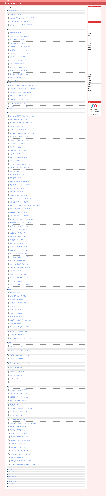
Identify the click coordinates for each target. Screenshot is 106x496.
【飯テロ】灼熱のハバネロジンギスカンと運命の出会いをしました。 (18, 372)
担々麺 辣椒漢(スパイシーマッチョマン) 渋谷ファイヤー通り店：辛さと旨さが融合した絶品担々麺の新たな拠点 (23, 423)
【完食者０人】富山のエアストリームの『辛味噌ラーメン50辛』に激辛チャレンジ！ (20, 240)
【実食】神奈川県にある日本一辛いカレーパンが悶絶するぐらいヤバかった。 (19, 70)
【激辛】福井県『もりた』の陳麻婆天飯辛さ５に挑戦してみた (17, 316)
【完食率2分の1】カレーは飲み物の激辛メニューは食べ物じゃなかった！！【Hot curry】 (20, 73)
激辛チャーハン (10, 354)
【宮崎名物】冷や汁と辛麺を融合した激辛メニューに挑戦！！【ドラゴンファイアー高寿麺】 (21, 122)
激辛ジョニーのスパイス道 (12, 10)
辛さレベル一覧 (10, 483)
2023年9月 (89, 31)
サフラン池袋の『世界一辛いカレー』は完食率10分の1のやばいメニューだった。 (19, 67)
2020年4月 (89, 88)
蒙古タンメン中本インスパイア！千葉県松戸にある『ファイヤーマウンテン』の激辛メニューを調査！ (22, 133)
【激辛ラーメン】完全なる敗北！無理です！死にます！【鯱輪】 (17, 147)
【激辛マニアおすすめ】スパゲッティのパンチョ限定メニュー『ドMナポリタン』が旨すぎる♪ (22, 460)
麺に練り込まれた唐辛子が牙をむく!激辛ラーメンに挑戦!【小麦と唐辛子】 (19, 123)
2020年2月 (89, 92)
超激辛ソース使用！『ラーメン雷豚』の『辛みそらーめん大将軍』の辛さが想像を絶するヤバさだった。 (22, 219)
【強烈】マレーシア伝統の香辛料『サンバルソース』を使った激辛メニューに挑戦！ (20, 363)
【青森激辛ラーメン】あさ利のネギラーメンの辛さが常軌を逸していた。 (18, 212)
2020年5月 (89, 86)
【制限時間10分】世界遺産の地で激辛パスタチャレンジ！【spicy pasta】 (19, 461)
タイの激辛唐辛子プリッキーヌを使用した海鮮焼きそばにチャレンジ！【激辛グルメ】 (20, 99)
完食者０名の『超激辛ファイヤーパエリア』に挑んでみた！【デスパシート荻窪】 (19, 350)
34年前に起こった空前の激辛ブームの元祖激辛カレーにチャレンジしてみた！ (19, 74)
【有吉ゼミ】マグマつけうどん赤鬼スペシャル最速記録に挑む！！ (19, 437)
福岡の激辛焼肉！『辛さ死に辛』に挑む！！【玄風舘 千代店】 (17, 18)
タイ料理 (9, 82)
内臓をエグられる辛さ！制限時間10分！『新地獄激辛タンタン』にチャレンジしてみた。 (20, 184)
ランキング (10, 108)
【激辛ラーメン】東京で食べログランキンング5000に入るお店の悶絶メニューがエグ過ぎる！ (21, 338)
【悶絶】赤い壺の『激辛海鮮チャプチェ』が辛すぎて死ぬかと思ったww (18, 411)
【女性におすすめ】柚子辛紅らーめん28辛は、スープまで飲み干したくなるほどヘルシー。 (21, 250)
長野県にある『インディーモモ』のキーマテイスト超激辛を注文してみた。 (19, 50)
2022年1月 (89, 47)
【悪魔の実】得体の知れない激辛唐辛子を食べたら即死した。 (17, 171)
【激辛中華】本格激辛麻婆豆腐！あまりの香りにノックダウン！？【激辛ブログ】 (19, 326)
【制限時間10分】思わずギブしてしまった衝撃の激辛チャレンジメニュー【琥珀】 (19, 355)
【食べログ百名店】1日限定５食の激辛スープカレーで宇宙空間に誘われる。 (19, 43)
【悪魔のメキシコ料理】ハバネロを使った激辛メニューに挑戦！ (17, 103)
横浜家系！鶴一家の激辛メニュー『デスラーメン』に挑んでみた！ (18, 143)
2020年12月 (90, 72)
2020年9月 (89, 78)
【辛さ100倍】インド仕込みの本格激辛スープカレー (16, 80)
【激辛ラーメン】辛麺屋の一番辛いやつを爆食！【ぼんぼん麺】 (17, 430)
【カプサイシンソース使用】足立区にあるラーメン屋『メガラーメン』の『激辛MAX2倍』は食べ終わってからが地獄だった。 (25, 205)
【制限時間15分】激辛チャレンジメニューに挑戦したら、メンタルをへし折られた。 (20, 167)
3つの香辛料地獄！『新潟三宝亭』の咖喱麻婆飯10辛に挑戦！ (17, 63)
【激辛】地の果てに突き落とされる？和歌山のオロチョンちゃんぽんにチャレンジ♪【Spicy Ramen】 (23, 454)
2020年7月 (89, 82)
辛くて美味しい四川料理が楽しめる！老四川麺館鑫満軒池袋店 (17, 295)
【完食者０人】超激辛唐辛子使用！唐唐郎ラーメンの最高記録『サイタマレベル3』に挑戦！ (21, 215)
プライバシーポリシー (11, 471)
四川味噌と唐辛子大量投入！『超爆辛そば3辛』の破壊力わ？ (18, 443)
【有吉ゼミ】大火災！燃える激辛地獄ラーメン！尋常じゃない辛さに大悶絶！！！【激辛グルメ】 (21, 277)
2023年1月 (89, 43)
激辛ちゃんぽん (11, 453)
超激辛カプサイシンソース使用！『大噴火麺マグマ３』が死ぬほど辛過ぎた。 (19, 229)
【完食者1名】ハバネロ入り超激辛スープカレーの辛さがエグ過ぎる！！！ (19, 56)
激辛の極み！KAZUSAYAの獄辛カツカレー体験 (15, 32)
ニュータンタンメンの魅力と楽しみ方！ (14, 422)
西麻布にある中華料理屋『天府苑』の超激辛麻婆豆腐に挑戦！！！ (18, 299)
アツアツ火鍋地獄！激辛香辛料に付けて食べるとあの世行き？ (17, 390)
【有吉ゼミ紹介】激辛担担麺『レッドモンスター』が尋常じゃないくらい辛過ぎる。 (20, 226)
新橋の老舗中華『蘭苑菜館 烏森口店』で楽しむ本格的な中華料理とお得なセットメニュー (21, 296)
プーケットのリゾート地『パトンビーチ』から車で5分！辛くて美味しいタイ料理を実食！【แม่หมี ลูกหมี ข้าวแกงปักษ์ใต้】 (24, 85)
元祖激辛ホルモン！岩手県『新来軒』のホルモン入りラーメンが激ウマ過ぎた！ (19, 209)
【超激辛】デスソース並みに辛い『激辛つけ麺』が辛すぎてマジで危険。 (18, 157)
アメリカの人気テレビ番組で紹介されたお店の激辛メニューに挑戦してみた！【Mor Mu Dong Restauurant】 (23, 89)
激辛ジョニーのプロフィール (12, 476)
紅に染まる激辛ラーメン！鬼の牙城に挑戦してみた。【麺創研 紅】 (18, 274)
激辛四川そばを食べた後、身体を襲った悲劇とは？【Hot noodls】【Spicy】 (20, 450)
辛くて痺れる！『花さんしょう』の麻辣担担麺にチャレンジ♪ (17, 313)
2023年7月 (89, 33)
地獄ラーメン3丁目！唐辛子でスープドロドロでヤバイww (16, 178)
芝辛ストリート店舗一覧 (12, 481)
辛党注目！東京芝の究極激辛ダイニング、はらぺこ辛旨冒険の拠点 (18, 14)
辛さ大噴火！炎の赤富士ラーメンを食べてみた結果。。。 (17, 185)
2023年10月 (90, 29)
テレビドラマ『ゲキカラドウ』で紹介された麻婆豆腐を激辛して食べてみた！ (19, 302)
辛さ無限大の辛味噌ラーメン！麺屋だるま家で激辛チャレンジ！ (17, 153)
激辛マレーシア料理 (11, 362)
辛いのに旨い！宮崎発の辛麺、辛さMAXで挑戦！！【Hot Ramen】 (18, 270)
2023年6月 (89, 35)
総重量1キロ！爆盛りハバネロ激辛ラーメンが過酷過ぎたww (17, 188)
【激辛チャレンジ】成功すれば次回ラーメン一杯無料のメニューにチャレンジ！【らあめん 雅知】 (21, 139)
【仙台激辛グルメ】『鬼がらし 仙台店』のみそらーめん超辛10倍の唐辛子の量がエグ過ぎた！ (21, 208)
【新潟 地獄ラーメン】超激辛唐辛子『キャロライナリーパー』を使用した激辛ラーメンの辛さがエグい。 (22, 198)
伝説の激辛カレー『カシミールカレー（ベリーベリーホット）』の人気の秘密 (19, 57)
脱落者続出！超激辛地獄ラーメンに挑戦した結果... (16, 146)
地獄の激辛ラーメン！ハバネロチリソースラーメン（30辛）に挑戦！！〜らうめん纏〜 (20, 284)
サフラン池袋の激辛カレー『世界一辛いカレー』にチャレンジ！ (17, 49)
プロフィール (94, 114)
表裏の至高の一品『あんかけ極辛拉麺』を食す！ (15, 177)
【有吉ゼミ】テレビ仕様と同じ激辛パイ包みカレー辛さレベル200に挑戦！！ (19, 77)
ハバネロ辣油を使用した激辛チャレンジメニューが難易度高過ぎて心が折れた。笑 (19, 202)
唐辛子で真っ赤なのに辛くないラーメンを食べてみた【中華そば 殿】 (19, 447)
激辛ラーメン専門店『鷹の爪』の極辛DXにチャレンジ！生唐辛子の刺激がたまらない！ (20, 164)
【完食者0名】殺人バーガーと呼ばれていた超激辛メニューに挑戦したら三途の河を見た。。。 (21, 24)
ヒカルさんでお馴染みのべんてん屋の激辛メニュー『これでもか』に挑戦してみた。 (20, 256)
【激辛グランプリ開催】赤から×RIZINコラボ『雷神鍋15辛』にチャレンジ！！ (19, 400)
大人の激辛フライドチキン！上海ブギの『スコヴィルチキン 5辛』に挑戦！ (19, 378)
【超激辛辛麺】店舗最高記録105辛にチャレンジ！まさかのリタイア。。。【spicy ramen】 (21, 222)
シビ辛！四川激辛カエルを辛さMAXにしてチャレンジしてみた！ (17, 306)
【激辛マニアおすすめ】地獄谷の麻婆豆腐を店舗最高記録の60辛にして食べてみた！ (20, 319)
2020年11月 (90, 74)
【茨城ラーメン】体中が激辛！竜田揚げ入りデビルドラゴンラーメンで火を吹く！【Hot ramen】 (21, 264)
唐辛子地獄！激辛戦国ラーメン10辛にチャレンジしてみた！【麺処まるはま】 (19, 150)
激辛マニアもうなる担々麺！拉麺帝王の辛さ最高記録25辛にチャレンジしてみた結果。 (20, 260)
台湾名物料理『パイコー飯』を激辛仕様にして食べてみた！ (17, 367)
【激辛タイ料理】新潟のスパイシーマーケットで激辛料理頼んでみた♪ (18, 95)
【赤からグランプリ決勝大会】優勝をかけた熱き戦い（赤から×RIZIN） (18, 393)
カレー (9, 29)
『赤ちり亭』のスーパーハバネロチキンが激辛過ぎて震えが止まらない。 (18, 375)
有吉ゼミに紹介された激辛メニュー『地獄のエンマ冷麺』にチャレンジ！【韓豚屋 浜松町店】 (21, 408)
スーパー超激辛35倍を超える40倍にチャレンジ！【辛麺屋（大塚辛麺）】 (18, 426)
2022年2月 (89, 45)
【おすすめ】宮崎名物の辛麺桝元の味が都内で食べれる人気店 (17, 257)
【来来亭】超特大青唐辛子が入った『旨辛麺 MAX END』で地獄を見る (18, 246)
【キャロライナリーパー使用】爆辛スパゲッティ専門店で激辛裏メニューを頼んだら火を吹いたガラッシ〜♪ (24, 464)
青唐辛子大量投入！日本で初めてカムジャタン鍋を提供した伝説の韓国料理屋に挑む (20, 397)
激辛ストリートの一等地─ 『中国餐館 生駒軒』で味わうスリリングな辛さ (18, 115)
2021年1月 (89, 70)
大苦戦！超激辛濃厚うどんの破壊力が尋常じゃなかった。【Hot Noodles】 (20, 436)
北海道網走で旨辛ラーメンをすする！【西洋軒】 (15, 170)
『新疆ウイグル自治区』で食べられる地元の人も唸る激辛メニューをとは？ (19, 331)
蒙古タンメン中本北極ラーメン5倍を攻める (15, 287)
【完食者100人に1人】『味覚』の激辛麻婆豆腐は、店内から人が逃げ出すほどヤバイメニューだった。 (22, 320)
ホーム (9, 486)
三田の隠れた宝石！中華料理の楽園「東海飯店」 (15, 292)
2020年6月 (89, 84)
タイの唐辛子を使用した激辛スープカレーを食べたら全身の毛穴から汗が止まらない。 (20, 46)
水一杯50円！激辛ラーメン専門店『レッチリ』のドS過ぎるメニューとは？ (19, 263)
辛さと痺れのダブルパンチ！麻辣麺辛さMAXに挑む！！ (16, 271)
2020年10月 (90, 76)
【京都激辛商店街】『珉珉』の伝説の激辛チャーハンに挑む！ (17, 358)
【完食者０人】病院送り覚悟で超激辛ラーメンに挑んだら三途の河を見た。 (19, 195)
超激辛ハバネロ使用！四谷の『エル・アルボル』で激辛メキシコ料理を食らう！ (19, 106)
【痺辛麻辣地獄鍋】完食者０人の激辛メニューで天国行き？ (17, 396)
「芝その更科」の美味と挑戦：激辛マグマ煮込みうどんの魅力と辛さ (18, 419)
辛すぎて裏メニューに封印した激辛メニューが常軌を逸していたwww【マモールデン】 (20, 21)
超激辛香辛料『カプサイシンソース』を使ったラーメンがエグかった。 (18, 154)
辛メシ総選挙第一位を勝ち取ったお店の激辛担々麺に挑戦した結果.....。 (18, 129)
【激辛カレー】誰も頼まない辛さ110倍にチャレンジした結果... (17, 39)
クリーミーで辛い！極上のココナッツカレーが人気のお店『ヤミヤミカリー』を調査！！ (20, 36)
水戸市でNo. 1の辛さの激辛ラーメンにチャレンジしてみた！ (17, 174)
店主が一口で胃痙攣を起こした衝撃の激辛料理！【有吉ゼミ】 (17, 429)
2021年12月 (90, 49)
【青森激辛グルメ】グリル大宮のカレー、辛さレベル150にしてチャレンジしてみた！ (20, 53)
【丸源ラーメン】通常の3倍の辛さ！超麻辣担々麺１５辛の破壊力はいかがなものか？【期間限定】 (21, 267)
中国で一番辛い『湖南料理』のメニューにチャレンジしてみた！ (17, 309)
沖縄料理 (9, 342)
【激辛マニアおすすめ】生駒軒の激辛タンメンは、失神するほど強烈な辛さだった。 (20, 253)
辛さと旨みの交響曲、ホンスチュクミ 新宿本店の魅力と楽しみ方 (17, 405)
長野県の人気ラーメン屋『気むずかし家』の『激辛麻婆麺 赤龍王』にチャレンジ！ (20, 201)
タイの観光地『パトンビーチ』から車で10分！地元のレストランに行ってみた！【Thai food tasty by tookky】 (23, 88)
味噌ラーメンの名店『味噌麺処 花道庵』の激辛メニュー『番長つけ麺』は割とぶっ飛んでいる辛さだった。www (23, 116)
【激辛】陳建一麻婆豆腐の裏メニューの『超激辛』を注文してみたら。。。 (19, 303)
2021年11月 (90, 51)
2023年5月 (89, 37)
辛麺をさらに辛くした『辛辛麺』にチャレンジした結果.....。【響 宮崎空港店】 (19, 119)
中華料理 (9, 289)
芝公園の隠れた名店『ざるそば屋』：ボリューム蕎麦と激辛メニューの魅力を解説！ (21, 440)
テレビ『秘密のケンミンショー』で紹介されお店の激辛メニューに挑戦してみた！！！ (20, 140)
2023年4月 (89, 39)
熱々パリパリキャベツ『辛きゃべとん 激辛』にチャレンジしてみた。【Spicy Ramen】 (20, 232)
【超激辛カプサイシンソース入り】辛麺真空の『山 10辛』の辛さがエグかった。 (19, 236)
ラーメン (9, 112)
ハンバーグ (11, 382)
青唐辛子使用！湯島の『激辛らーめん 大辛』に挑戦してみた (17, 233)
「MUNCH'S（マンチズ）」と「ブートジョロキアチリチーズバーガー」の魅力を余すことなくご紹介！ (22, 17)
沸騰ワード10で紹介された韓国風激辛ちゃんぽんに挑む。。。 (17, 415)
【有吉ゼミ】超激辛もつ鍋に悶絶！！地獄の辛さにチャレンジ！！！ (18, 327)
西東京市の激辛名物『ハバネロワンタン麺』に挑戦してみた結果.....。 (18, 334)
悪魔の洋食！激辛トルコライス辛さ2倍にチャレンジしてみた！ (17, 25)
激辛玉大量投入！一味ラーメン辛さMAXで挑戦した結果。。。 (17, 191)
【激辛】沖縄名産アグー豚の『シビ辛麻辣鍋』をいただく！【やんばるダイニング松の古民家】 (21, 389)
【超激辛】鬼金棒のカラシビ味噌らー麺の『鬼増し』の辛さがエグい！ (18, 239)
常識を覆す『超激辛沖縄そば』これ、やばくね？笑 (16, 346)
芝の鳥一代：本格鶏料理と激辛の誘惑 (14, 404)
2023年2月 (89, 41)
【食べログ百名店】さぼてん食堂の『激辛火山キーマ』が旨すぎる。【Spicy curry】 (20, 60)
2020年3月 (89, 90)
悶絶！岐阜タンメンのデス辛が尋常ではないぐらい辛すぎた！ (17, 243)
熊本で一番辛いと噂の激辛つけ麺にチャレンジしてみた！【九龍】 (18, 126)
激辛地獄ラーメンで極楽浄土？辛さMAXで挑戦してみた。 (17, 281)
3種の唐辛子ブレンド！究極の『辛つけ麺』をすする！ (16, 160)
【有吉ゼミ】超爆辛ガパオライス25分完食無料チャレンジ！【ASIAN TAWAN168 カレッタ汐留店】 (22, 92)
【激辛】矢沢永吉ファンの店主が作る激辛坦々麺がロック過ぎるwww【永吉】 (19, 136)
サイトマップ (10, 469)
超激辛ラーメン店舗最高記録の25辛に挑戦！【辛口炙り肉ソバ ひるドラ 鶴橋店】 (19, 181)
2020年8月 (89, 80)
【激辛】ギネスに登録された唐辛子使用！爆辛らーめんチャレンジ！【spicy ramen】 (20, 225)
